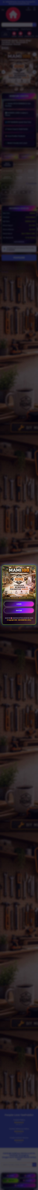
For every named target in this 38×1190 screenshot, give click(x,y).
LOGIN (19, 604)
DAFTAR (19, 610)
